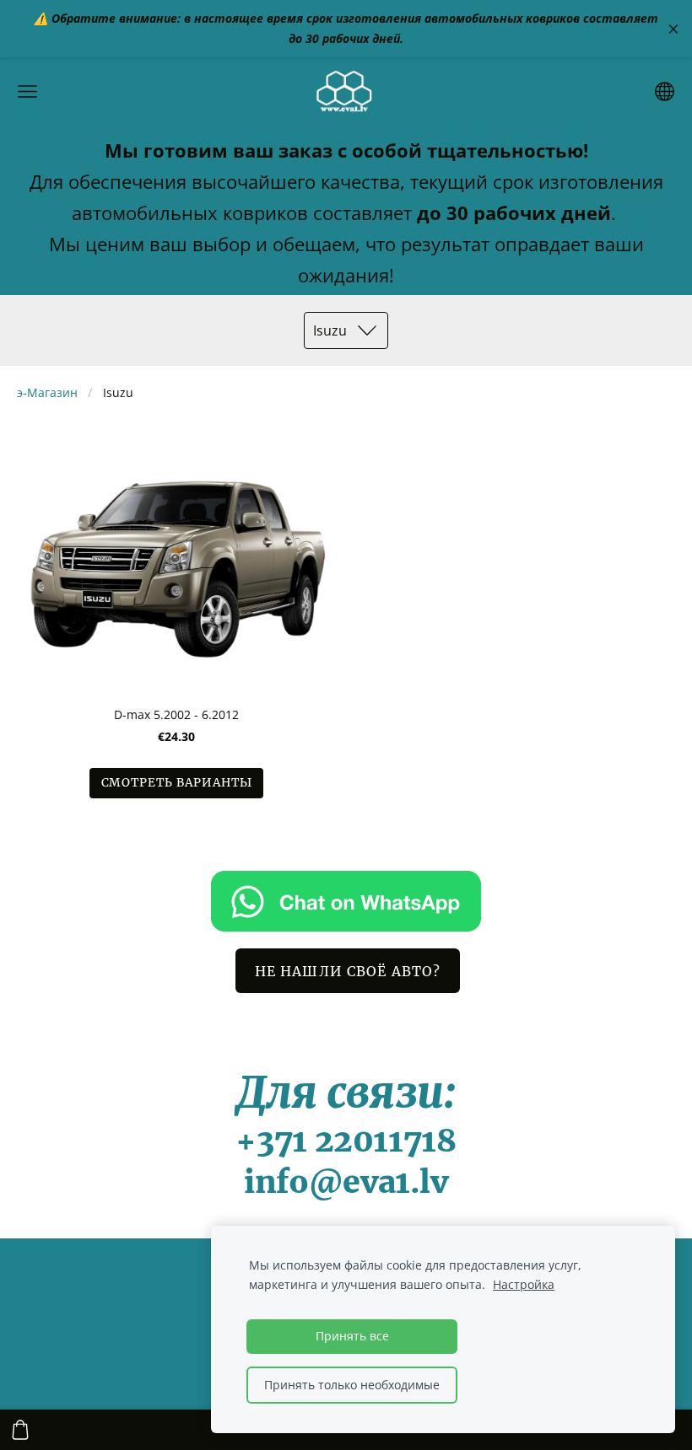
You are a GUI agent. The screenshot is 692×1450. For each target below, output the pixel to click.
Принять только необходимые (352, 1385)
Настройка (523, 1284)
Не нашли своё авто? (348, 971)
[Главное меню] (27, 91)
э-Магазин (47, 392)
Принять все (352, 1336)
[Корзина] (20, 1430)
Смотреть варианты (176, 783)
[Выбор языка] (664, 91)
